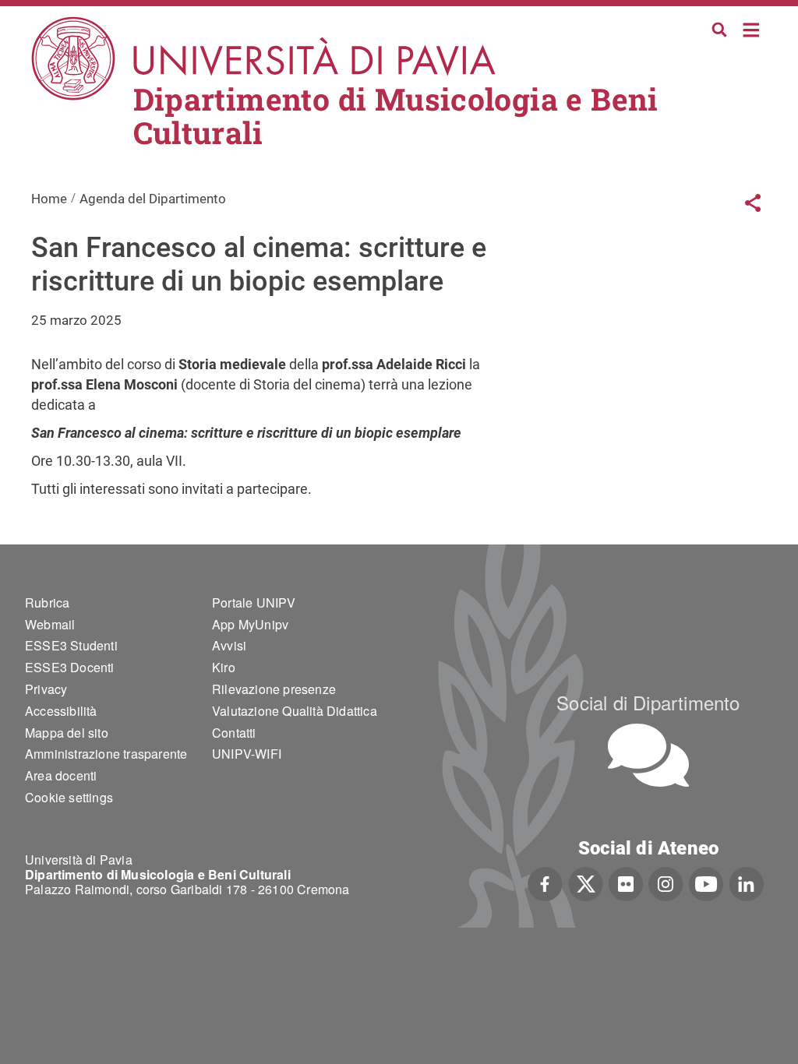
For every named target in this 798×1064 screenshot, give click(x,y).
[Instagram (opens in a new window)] (665, 882)
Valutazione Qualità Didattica (294, 711)
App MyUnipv (250, 624)
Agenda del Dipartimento (152, 198)
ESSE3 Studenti (71, 645)
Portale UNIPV (254, 602)
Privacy (46, 689)
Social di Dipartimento (648, 702)
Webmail (50, 624)
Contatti (234, 733)
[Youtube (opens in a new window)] (706, 882)
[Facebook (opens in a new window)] (545, 882)
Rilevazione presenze (274, 689)
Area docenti (61, 775)
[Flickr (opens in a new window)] (626, 882)
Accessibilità (61, 711)
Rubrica (47, 602)
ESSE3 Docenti (70, 667)
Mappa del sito (66, 733)
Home (751, 28)
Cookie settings (69, 797)
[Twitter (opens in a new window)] (585, 882)
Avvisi (229, 645)
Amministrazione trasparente (106, 754)
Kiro (223, 667)
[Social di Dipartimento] (648, 755)
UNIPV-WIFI (246, 754)
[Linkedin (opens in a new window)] (746, 882)
